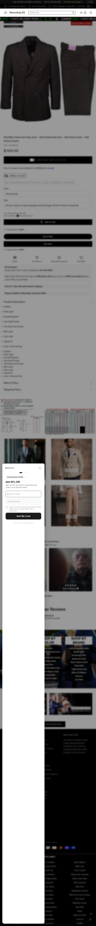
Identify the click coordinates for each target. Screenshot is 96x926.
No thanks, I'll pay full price (23, 523)
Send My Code (23, 516)
